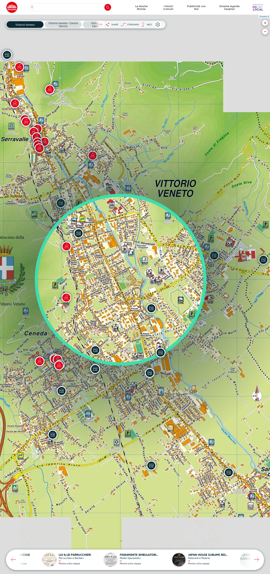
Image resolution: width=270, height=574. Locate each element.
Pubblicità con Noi (196, 7)
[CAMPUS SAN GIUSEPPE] (61, 391)
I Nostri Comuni (168, 7)
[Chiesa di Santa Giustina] (19, 67)
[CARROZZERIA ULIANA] (151, 308)
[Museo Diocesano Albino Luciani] (59, 365)
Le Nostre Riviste (141, 7)
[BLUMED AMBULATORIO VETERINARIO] (160, 352)
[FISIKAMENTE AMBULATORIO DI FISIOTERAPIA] (52, 434)
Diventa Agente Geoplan (229, 7)
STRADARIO (133, 24)
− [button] (265, 31)
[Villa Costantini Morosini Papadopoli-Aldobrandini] (39, 361)
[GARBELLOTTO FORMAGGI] (229, 472)
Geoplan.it (264, 16)
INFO (145, 25)
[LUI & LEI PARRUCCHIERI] (95, 369)
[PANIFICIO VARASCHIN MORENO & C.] (7, 55)
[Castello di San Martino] (66, 297)
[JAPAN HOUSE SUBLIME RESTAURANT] (150, 373)
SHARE (114, 24)
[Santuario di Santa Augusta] (50, 89)
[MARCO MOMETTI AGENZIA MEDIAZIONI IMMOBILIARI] (95, 350)
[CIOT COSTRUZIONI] (151, 465)
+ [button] (265, 22)
